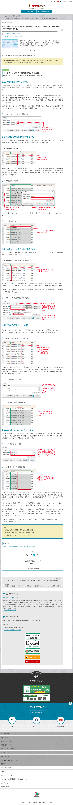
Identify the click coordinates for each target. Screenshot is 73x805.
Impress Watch (5, 786)
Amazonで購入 (32, 657)
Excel (6, 36)
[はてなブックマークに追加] (34, 554)
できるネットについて (66, 1)
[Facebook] (54, 1)
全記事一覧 (4, 764)
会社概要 (3, 771)
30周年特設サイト (6, 741)
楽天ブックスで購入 (33, 661)
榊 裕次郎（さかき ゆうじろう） (12, 598)
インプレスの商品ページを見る (12, 630)
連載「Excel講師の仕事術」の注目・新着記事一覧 (19, 546)
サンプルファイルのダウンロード (10, 748)
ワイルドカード (13, 36)
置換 (21, 36)
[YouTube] (58, 1)
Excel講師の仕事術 (14, 16)
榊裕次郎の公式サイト (10, 610)
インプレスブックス (6, 783)
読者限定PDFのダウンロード (9, 745)
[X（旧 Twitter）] (51, 1)
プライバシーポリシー (7, 767)
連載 (6, 16)
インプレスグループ (6, 775)
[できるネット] (1, 16)
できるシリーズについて (8, 737)
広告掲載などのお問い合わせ (9, 760)
